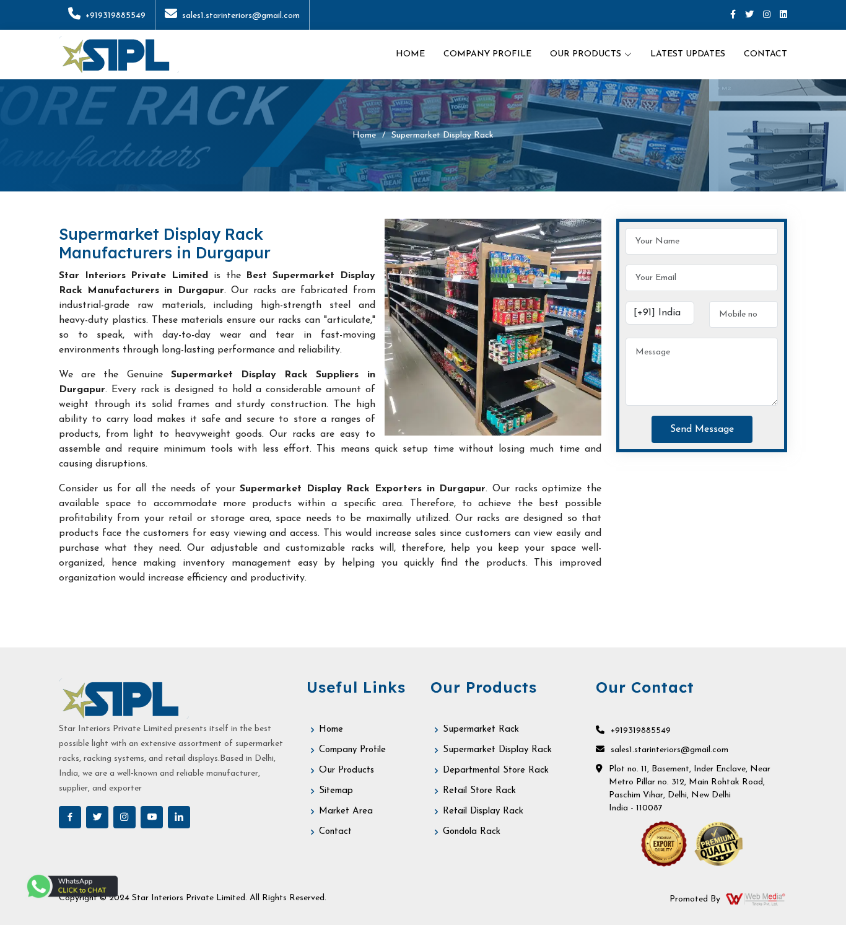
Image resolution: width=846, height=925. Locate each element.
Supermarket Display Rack (497, 750)
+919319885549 (115, 15)
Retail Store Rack (479, 791)
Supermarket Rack (481, 729)
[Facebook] (733, 15)
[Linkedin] (783, 15)
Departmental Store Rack (496, 770)
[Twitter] (749, 15)
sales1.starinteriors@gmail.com (241, 15)
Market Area (346, 811)
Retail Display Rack (483, 811)
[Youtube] (152, 817)
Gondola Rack (471, 831)
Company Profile (487, 54)
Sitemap (336, 791)
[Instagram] (766, 15)
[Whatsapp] (71, 886)
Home (410, 54)
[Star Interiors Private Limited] (119, 54)
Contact (765, 54)
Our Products (346, 770)
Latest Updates (687, 54)
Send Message (702, 429)
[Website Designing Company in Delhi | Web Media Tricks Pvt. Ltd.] (756, 899)
